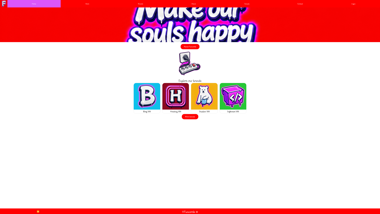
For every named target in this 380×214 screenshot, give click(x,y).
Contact (300, 4)
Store (87, 4)
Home (34, 4)
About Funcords (190, 46)
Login (353, 4)
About (193, 4)
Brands (140, 4)
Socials (246, 4)
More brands (190, 116)
